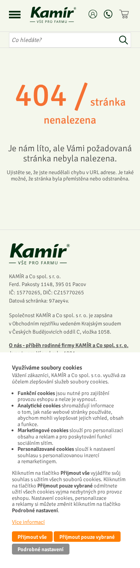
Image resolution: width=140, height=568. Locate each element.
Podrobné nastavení (40, 549)
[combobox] (62, 40)
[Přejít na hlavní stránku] (62, 15)
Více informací (28, 522)
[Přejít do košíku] (125, 14)
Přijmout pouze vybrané (87, 537)
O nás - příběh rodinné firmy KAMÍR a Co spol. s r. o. (68, 345)
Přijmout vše (32, 537)
